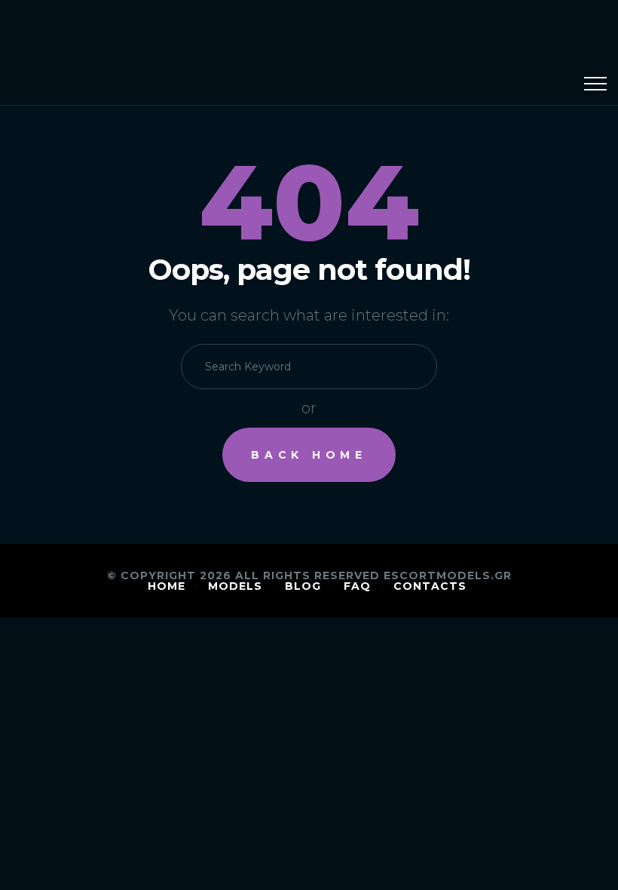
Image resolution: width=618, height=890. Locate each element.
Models (235, 586)
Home (166, 586)
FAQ (357, 586)
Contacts (430, 586)
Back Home (308, 455)
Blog (303, 586)
